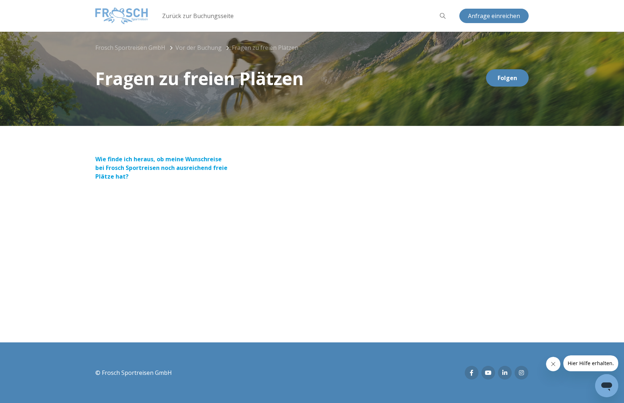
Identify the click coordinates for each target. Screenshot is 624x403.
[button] (443, 16)
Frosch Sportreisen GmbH (130, 48)
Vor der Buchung (199, 48)
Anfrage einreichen (494, 16)
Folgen (507, 78)
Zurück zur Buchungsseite (198, 16)
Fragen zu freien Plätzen (265, 48)
